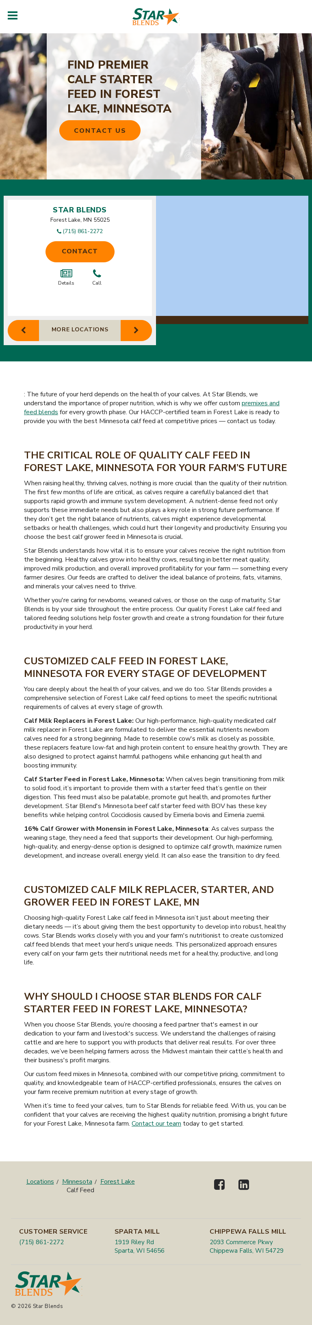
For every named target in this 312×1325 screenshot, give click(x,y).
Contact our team (156, 1123)
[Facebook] (219, 1192)
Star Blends (80, 210)
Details (66, 283)
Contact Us (100, 130)
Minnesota (77, 1181)
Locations (40, 1181)
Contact (80, 251)
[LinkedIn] (243, 1192)
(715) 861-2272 (83, 231)
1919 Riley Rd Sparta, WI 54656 (140, 1246)
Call (97, 283)
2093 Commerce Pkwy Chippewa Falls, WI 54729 (247, 1246)
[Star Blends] (156, 16)
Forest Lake (117, 1181)
